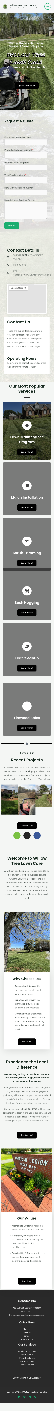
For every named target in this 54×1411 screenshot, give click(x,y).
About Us (27, 1329)
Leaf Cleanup (27, 1355)
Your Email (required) (15, 175)
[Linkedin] (29, 1397)
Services (27, 1332)
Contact (27, 1336)
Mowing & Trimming (27, 1351)
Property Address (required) (18, 150)
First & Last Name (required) (18, 137)
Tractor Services (27, 1365)
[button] (4, 800)
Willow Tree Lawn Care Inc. (24, 5)
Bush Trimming (27, 1361)
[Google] (35, 1397)
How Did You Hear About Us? (18, 187)
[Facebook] (19, 1397)
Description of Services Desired (20, 200)
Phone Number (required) (17, 162)
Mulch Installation (27, 1358)
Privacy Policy (27, 1339)
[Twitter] (24, 1397)
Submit (11, 225)
